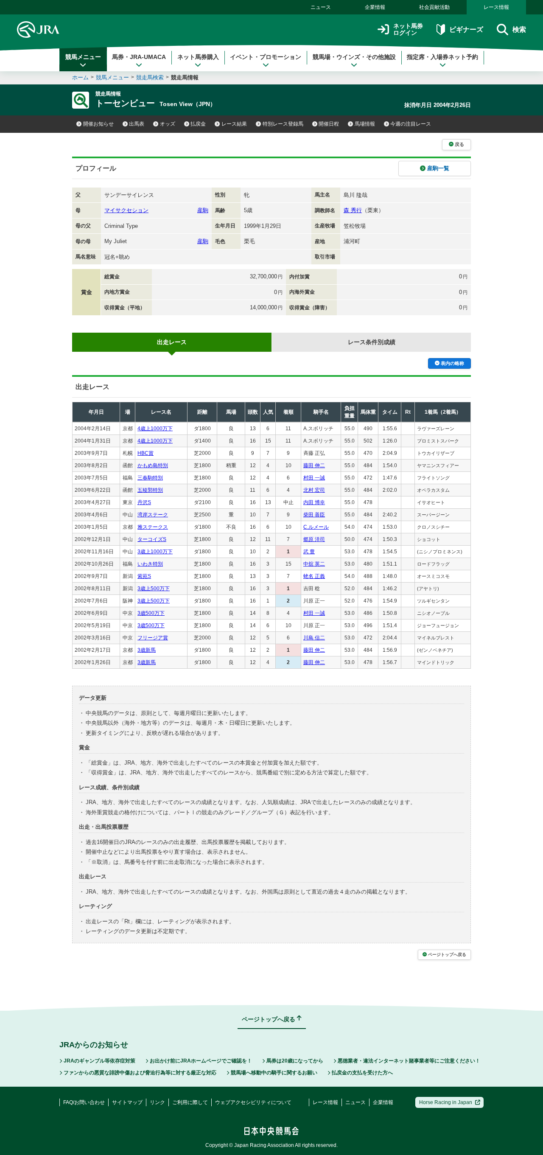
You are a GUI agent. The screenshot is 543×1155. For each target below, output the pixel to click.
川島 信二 (314, 638)
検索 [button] (519, 29)
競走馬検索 (150, 77)
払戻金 (198, 124)
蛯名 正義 (314, 576)
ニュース (321, 7)
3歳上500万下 (153, 589)
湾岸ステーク (152, 515)
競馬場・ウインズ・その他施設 (354, 56)
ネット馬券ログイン (408, 29)
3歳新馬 (146, 650)
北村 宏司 (314, 490)
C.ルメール (316, 527)
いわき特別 (150, 564)
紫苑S (144, 576)
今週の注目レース (410, 124)
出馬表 (136, 124)
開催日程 (329, 124)
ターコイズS (151, 539)
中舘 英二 (314, 564)
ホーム (80, 77)
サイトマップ (127, 1102)
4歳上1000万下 (155, 429)
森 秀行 (353, 210)
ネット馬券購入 (198, 56)
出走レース (172, 342)
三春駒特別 (150, 478)
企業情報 (375, 7)
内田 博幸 (314, 502)
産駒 (202, 210)
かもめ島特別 (152, 465)
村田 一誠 (314, 478)
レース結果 (234, 124)
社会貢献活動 (434, 7)
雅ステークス (152, 527)
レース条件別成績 (371, 342)
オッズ (167, 124)
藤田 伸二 (314, 465)
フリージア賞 (152, 638)
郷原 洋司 (314, 539)
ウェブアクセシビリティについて (253, 1102)
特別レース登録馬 (283, 124)
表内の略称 (452, 363)
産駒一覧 (438, 168)
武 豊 (309, 552)
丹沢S (144, 502)
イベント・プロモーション (265, 56)
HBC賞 (145, 453)
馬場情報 (365, 124)
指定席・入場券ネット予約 (442, 56)
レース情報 (496, 7)
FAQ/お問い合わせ (84, 1102)
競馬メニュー (83, 56)
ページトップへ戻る (447, 954)
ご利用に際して (190, 1102)
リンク (157, 1102)
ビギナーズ (466, 29)
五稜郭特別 (150, 490)
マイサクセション (126, 210)
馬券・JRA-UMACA (139, 56)
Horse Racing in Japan (445, 1102)
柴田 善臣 (314, 515)
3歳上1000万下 (155, 552)
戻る (459, 144)
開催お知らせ (98, 124)
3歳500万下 (151, 613)
